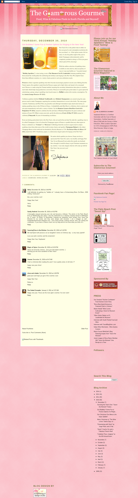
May (99, 456)
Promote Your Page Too (100, 201)
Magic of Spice (32, 247)
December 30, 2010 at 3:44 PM (41, 190)
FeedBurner (109, 184)
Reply (29, 206)
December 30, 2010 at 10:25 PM (48, 247)
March (100, 462)
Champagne (32, 177)
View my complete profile (103, 131)
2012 (98, 394)
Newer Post (25, 328)
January (100, 468)
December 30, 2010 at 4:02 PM (47, 211)
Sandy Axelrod (32, 211)
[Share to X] (65, 176)
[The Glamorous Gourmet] (95, 199)
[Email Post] (58, 175)
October (100, 442)
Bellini (61, 92)
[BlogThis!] (63, 176)
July (99, 451)
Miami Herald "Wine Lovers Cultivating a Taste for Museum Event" (104, 311)
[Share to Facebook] (67, 176)
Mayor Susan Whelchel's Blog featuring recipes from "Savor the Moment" (105, 333)
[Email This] (61, 176)
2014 (98, 391)
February (101, 465)
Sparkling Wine (42, 177)
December (101, 402)
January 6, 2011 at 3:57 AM (50, 290)
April (99, 459)
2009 (98, 471)
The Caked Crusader (34, 290)
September (101, 445)
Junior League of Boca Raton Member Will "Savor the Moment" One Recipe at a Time (105, 340)
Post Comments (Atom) (38, 332)
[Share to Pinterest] (69, 176)
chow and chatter (33, 273)
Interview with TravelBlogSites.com (105, 324)
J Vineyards (31, 115)
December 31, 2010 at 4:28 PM (49, 273)
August (100, 448)
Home (31, 328)
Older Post (84, 328)
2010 (98, 400)
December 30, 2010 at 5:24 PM (57, 230)
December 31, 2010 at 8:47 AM (42, 259)
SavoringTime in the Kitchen (36, 230)
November (101, 440)
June (99, 454)
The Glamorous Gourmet (105, 111)
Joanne (29, 259)
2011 (98, 397)
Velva (29, 190)
